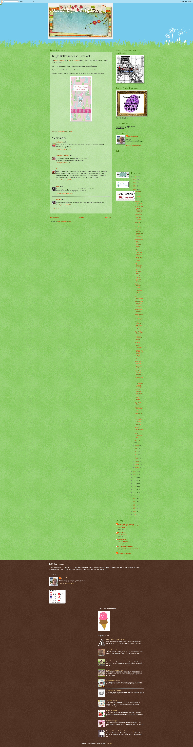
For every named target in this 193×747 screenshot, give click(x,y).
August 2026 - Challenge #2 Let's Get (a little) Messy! (129, 526)
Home (81, 217)
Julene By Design (71, 9)
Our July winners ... (123, 534)
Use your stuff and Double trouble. (139, 258)
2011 (135, 502)
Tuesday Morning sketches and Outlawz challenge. (139, 233)
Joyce (58, 186)
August (137, 446)
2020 (135, 474)
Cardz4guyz (109, 660)
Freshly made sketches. (138, 310)
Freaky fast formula (138, 362)
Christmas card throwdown (139, 378)
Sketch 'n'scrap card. (139, 315)
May (136, 455)
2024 (135, 183)
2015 (135, 490)
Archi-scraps (122, 540)
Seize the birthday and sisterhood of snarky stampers (121, 731)
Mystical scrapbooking (139, 429)
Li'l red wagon (139, 227)
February (138, 464)
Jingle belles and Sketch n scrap (115, 650)
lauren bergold (60, 169)
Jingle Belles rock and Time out (138, 372)
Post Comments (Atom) (64, 222)
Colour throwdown (111, 710)
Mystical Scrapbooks (124, 553)
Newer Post (54, 217)
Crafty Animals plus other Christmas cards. (138, 325)
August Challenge (123, 541)
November (138, 196)
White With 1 (122, 533)
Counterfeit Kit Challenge (126, 524)
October (137, 201)
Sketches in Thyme (138, 403)
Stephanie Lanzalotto (62, 155)
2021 (135, 471)
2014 (135, 493)
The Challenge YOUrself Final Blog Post (129, 548)
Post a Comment (59, 209)
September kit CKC (111, 700)
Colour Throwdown (139, 298)
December (138, 191)
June (136, 452)
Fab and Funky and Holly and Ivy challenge (139, 304)
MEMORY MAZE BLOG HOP (115, 670)
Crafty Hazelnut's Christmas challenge (138, 251)
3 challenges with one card (138, 271)
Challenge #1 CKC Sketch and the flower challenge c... (139, 354)
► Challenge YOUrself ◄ (126, 546)
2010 (135, 505)
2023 (135, 186)
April (136, 458)
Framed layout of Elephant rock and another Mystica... (139, 421)
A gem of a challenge (138, 218)
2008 (135, 511)
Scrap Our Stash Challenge (113, 690)
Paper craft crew (138, 223)
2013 (135, 496)
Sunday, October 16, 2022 (63, 180)
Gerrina (58, 199)
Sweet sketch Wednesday (138, 367)
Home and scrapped (111, 721)
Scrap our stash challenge (113, 680)
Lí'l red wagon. (139, 319)
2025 (135, 180)
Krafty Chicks (138, 204)
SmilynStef (59, 142)
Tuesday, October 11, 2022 (63, 163)
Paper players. (138, 215)
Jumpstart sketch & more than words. (138, 392)
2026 (135, 177)
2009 (135, 508)
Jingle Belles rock (59, 60)
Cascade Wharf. (137, 398)
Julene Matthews (133, 136)
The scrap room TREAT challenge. (138, 344)
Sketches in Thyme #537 (139, 332)
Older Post (108, 217)
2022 (135, 189)
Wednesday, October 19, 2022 (64, 193)
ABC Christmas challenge (138, 265)
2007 (135, 514)
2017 (135, 483)
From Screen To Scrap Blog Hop (115, 640)
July (136, 449)
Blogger (109, 743)
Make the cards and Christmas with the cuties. (139, 242)
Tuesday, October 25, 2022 (63, 205)
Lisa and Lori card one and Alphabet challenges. (139, 384)
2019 (135, 477)
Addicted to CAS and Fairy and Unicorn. (138, 278)
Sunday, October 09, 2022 (63, 149)
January (137, 467)
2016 (135, 486)
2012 (135, 499)
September (138, 441)
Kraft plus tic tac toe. (138, 414)
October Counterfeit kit (139, 435)
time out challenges (74, 60)
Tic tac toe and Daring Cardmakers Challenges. (139, 209)
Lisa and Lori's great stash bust (139, 408)
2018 (135, 480)
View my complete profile (133, 146)
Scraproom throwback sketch (138, 337)
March (137, 461)
